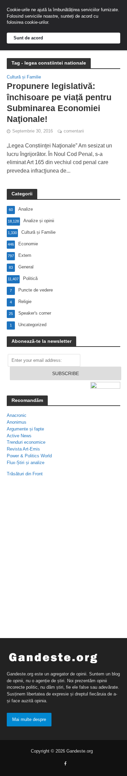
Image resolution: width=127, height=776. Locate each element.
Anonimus (16, 422)
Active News (19, 435)
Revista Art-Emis (23, 449)
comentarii (74, 131)
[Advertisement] (63, 559)
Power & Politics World (29, 455)
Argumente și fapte (25, 428)
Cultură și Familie (24, 77)
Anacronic (16, 415)
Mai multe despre (29, 719)
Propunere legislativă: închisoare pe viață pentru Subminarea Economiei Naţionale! (59, 102)
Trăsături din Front (25, 473)
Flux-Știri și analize (25, 462)
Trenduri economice (26, 442)
